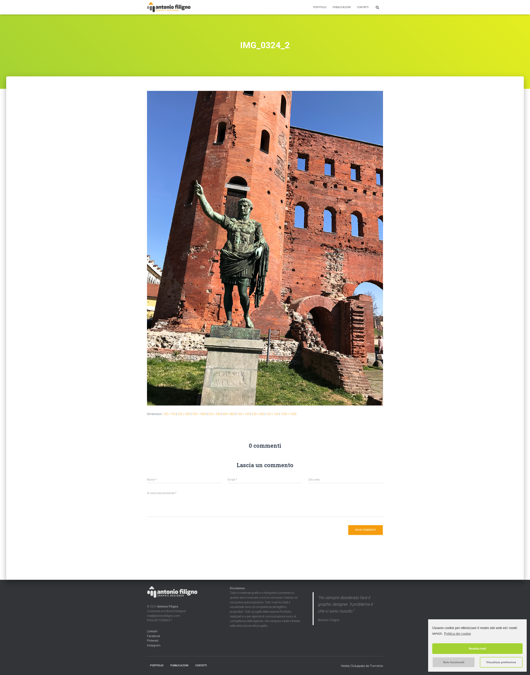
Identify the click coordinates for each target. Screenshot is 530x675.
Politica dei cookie (457, 633)
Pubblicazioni (342, 7)
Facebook (153, 636)
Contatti (363, 7)
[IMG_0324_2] (265, 248)
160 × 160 (243, 414)
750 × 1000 (199, 414)
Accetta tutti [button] (477, 648)
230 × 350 (214, 414)
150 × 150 (169, 414)
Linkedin (152, 631)
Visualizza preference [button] (501, 662)
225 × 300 (183, 414)
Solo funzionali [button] (453, 662)
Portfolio (319, 7)
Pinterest (152, 640)
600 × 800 (229, 414)
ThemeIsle (376, 666)
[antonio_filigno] (169, 7)
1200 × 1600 (288, 414)
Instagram (153, 645)
